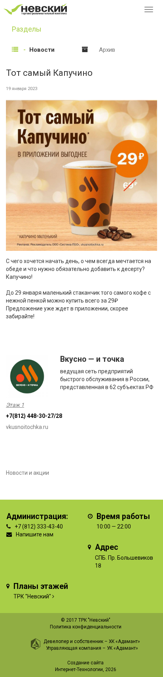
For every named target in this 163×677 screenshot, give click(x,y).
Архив (107, 49)
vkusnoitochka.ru (27, 427)
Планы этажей (40, 586)
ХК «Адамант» (124, 641)
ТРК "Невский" (32, 596)
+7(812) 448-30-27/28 (34, 416)
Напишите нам (34, 534)
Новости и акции (27, 473)
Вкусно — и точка (92, 359)
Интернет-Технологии (79, 669)
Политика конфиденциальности (85, 627)
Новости (42, 49)
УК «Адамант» (122, 648)
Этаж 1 (15, 405)
